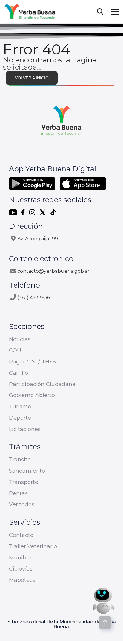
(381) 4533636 (33, 297)
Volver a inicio (32, 78)
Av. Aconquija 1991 (38, 239)
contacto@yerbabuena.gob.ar (53, 271)
